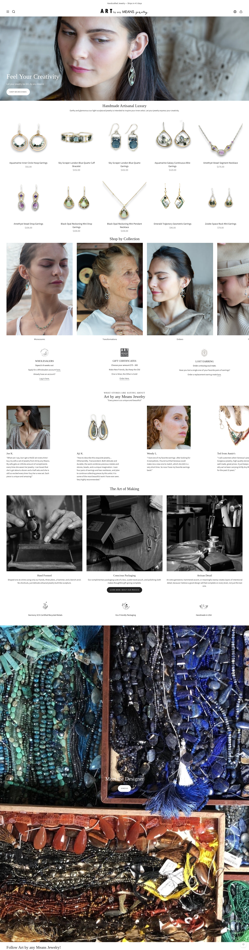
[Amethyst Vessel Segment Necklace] (221, 138)
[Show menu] (7, 11)
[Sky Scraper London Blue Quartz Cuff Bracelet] (76, 138)
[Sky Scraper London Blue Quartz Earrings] (124, 138)
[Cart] (241, 11)
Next (245, 289)
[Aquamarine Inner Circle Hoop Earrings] (28, 138)
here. (58, 369)
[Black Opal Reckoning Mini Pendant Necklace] (124, 199)
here (219, 374)
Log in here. (44, 378)
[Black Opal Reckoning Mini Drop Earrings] (76, 199)
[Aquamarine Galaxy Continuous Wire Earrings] (172, 138)
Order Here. (124, 378)
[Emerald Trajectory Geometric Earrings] (172, 199)
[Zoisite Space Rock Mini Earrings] (221, 199)
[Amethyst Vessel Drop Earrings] (28, 199)
